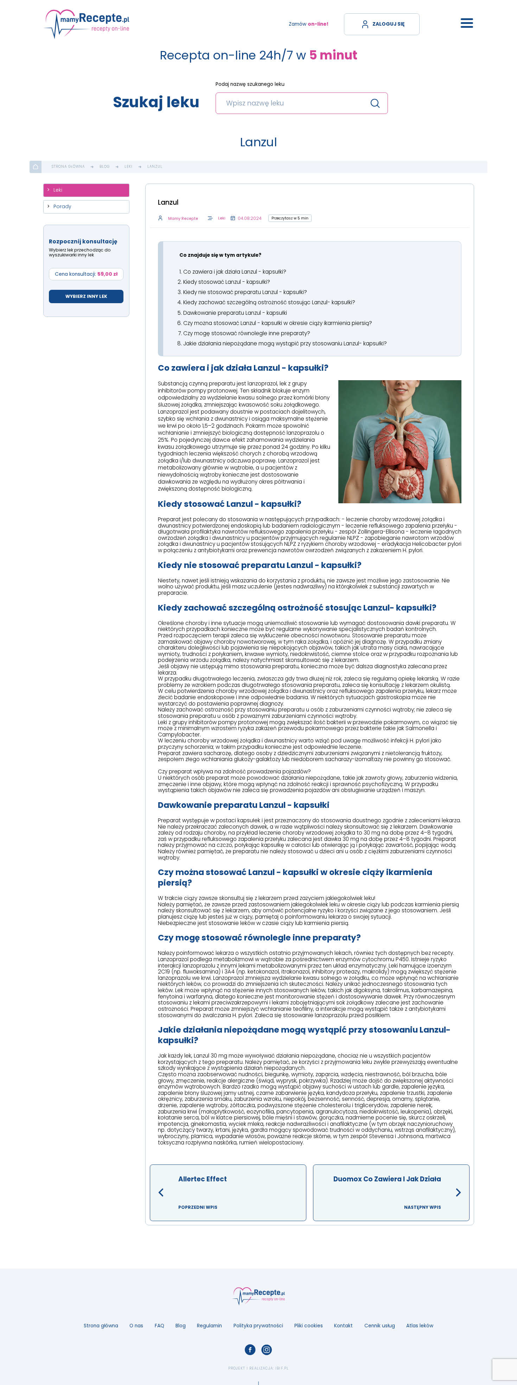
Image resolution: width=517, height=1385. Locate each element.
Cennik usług (379, 1325)
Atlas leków (419, 1325)
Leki (129, 166)
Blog (105, 166)
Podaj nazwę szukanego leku (250, 85)
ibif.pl (282, 1368)
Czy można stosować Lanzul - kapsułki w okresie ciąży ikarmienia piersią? (277, 323)
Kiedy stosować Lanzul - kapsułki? (226, 282)
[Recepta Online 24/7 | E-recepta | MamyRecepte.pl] (86, 24)
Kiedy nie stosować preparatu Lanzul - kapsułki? (245, 292)
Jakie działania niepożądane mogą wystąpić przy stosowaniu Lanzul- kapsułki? (285, 343)
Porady (62, 206)
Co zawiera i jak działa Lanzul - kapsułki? (234, 271)
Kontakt (343, 1325)
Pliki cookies (308, 1325)
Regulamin (209, 1325)
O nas (136, 1325)
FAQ (159, 1325)
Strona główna (68, 166)
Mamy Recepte (183, 218)
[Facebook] (250, 1350)
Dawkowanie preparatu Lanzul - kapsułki (235, 313)
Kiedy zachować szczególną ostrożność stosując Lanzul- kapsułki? (269, 302)
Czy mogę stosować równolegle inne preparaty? (246, 333)
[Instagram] (266, 1350)
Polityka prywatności (258, 1325)
